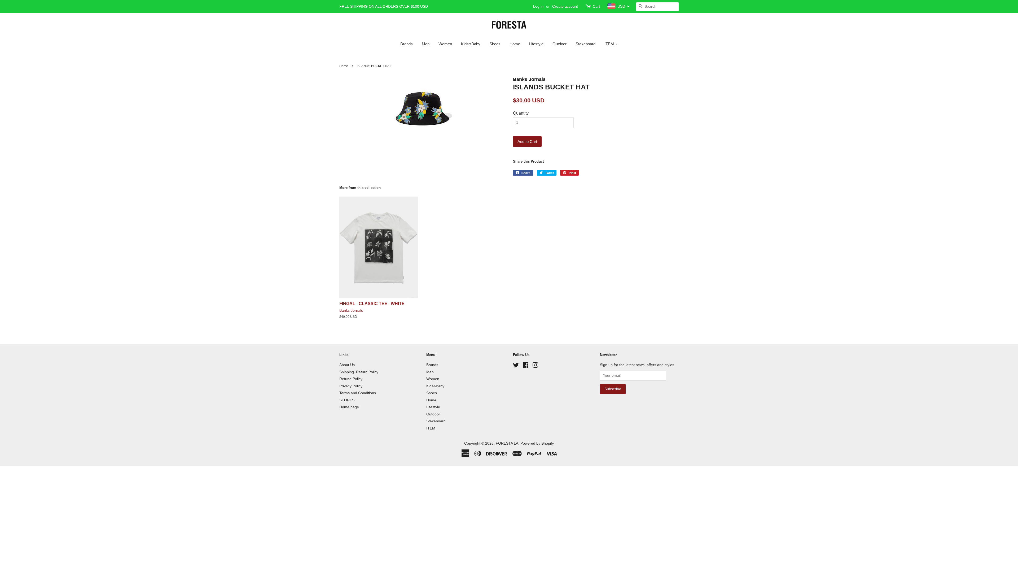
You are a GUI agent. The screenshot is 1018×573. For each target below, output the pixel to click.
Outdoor (559, 44)
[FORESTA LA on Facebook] (526, 366)
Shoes (495, 44)
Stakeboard (585, 44)
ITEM (609, 44)
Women (445, 44)
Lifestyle (536, 44)
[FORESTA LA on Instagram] (535, 366)
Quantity (521, 113)
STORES (346, 400)
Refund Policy (350, 379)
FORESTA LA (507, 443)
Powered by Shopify (537, 443)
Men (425, 44)
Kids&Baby (470, 44)
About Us (347, 365)
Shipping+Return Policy (358, 372)
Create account (565, 6)
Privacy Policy (350, 386)
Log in (538, 6)
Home (515, 44)
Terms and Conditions (357, 393)
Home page (349, 407)
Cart (596, 6)
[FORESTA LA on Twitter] (516, 366)
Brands (406, 44)
